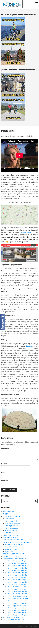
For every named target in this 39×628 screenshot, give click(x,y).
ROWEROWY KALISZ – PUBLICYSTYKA (17, 542)
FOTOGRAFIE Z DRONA (11, 516)
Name (4, 464)
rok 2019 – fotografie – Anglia (15, 615)
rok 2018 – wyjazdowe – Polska (16, 608)
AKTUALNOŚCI (8, 512)
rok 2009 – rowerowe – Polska (16, 565)
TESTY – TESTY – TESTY (12, 556)
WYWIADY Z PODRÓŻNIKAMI (13, 620)
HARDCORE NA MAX (10, 535)
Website (4, 480)
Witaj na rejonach (11, 549)
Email (4, 472)
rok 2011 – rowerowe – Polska (16, 570)
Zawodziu (29, 346)
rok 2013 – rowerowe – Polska (16, 575)
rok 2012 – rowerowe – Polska (16, 573)
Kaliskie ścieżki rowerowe (14, 544)
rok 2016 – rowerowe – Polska (16, 594)
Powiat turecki (10, 533)
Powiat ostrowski (11, 521)
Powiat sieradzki (11, 530)
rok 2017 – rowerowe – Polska (16, 603)
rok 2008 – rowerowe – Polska (16, 563)
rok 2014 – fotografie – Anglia (15, 577)
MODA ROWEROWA (10, 537)
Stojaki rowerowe (11, 547)
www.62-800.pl (26, 232)
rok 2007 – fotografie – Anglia (15, 561)
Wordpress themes (28, 627)
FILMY (5, 514)
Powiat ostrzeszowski (13, 523)
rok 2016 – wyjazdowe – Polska (16, 598)
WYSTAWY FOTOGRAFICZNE (13, 617)
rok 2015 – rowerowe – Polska (16, 591)
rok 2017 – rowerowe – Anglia (15, 601)
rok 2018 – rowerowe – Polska (16, 610)
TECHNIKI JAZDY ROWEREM (13, 554)
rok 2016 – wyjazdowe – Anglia (16, 596)
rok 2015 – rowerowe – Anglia (15, 589)
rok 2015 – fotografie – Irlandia (16, 587)
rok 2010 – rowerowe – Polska (16, 568)
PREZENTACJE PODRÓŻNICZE (14, 540)
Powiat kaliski (9, 519)
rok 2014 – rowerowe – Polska (16, 582)
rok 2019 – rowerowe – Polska (16, 612)
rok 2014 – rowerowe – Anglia (15, 580)
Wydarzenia (9, 551)
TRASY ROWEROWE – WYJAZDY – (15, 558)
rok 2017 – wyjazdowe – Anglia (16, 605)
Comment (5, 448)
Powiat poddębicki (11, 528)
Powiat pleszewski (11, 526)
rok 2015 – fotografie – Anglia (15, 584)
